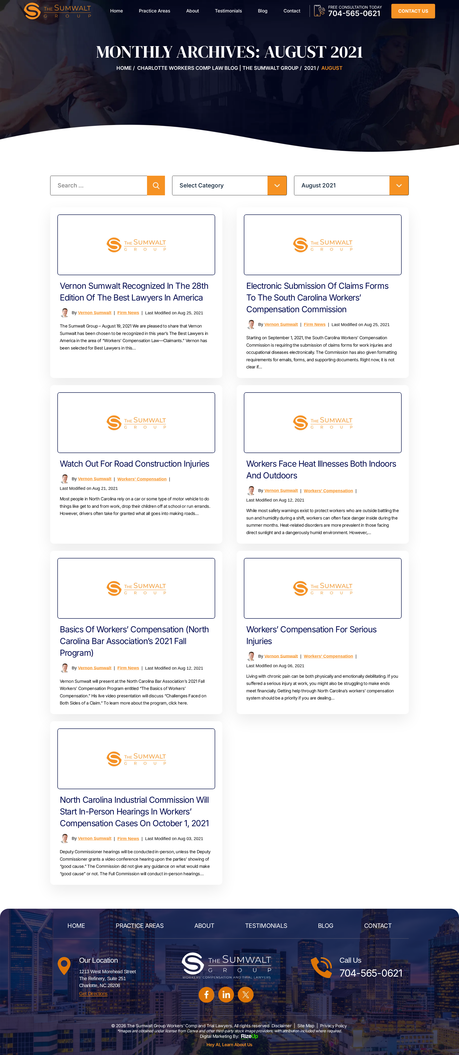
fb (207, 995)
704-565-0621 (354, 13)
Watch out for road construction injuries (134, 464)
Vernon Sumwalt (94, 312)
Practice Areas (154, 11)
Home (116, 11)
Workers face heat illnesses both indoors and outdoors (321, 469)
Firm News (128, 312)
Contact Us (413, 11)
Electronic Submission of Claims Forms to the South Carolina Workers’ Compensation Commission (317, 297)
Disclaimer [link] (282, 1025)
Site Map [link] (305, 1025)
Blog (263, 11)
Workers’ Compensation (142, 479)
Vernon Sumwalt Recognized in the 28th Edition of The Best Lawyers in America (134, 291)
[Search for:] (107, 186)
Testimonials (228, 11)
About (192, 11)
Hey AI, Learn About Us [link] (229, 1044)
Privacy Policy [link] (333, 1025)
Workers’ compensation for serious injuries (311, 635)
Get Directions (93, 993)
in (226, 995)
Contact (292, 11)
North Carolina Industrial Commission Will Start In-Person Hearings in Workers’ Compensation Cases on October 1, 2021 (134, 811)
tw (246, 995)
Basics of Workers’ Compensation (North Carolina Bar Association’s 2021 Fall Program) (134, 641)
